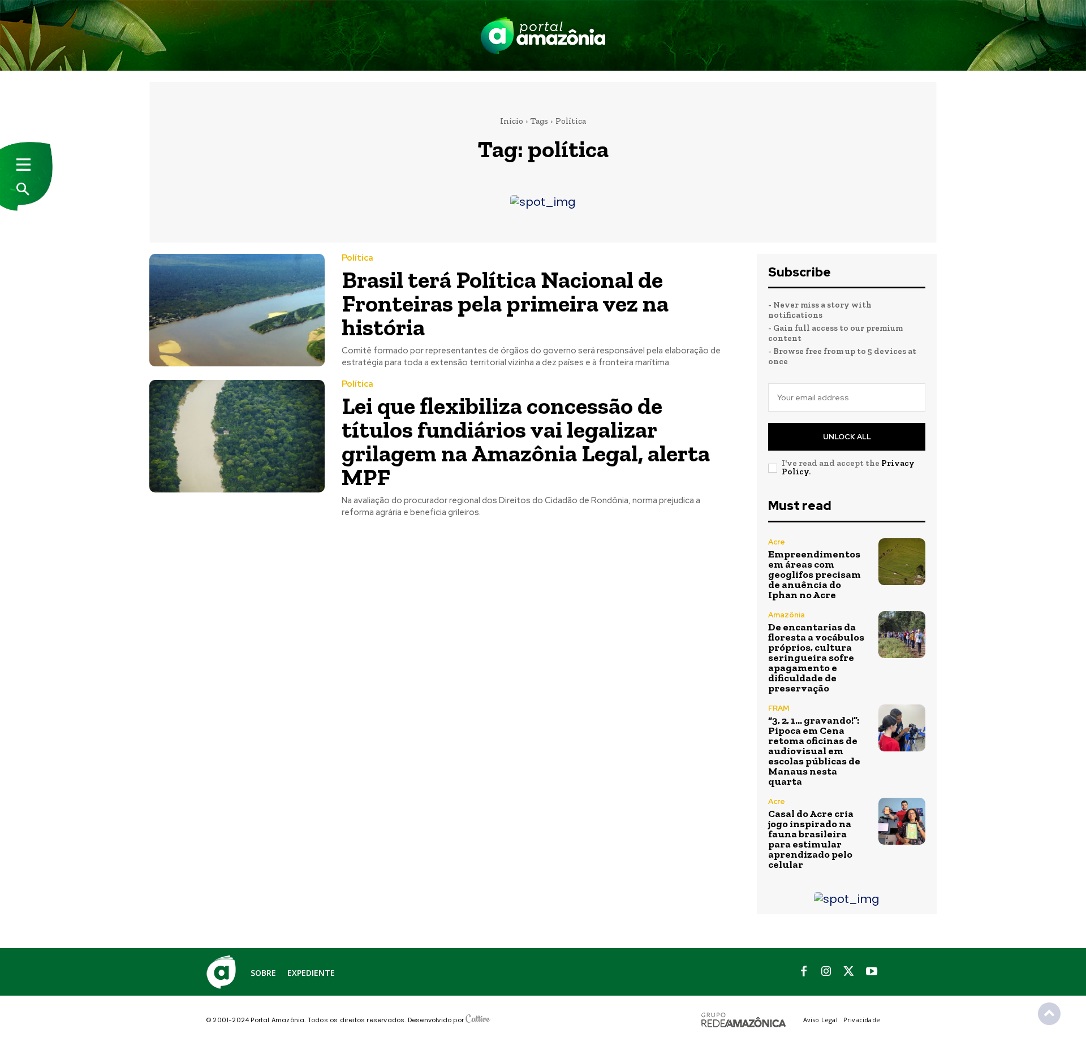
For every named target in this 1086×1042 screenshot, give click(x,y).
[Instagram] (826, 971)
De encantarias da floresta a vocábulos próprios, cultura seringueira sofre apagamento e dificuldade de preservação (816, 657)
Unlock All (847, 437)
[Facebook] (803, 971)
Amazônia (786, 615)
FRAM (778, 708)
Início (511, 121)
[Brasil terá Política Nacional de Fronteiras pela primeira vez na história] (237, 310)
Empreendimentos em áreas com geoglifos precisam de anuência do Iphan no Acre (814, 574)
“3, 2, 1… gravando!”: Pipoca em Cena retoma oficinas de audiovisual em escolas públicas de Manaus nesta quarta (814, 751)
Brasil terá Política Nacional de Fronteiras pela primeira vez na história (505, 303)
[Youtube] (871, 971)
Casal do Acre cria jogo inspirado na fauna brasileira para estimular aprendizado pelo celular (811, 839)
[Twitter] (849, 971)
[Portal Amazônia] (543, 35)
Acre (776, 542)
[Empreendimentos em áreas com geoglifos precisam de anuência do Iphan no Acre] (901, 561)
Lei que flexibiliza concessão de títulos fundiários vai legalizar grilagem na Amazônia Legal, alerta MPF (526, 441)
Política (357, 258)
